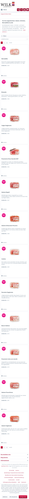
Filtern (4, 36)
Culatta (3, 259)
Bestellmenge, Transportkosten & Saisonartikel (14, 472)
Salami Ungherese (6, 426)
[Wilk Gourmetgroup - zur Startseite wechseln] (7, 4)
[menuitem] (3, 9)
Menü (5, 9)
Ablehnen (5, 496)
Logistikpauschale (4, 466)
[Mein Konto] (24, 9)
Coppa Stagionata (6, 125)
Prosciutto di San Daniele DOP (9, 159)
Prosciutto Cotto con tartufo (9, 359)
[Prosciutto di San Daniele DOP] (14, 151)
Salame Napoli (5, 192)
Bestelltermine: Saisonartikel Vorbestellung (14, 475)
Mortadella (4, 59)
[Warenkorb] (27, 9)
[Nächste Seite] (4, 43)
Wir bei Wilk (11, 470)
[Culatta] (14, 251)
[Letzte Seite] (7, 43)
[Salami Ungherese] (14, 418)
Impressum (23, 482)
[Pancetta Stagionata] (14, 285)
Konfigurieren (23, 496)
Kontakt (17, 479)
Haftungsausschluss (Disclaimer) (9, 482)
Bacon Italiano (5, 325)
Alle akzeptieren (13, 496)
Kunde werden (11, 479)
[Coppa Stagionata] (14, 118)
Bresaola (3, 92)
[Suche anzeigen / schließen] (18, 9)
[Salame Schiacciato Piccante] (14, 218)
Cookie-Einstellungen (8, 477)
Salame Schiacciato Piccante (9, 225)
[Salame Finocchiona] (14, 385)
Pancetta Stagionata (7, 292)
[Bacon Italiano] (14, 318)
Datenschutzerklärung (19, 477)
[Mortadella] (14, 51)
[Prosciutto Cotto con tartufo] (14, 352)
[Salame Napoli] (14, 185)
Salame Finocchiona (7, 392)
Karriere (17, 470)
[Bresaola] (14, 85)
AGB (19, 482)
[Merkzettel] (21, 9)
